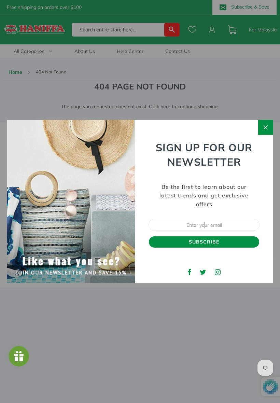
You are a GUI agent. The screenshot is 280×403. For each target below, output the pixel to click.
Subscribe (204, 242)
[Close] (265, 127)
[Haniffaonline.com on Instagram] (218, 272)
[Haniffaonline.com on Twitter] (203, 272)
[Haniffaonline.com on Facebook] (189, 272)
